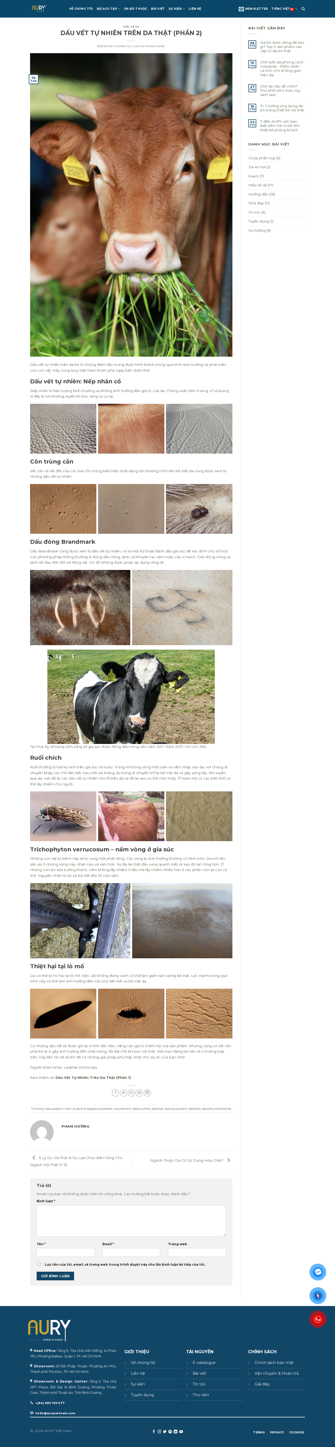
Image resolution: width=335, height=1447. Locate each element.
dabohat (157, 1109)
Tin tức (254, 212)
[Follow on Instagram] (159, 1432)
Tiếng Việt (280, 8)
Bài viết (199, 1373)
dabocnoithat (141, 1109)
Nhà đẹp (256, 203)
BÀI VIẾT (158, 8)
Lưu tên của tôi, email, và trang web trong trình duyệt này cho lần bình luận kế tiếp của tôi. (125, 1264)
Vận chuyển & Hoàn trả (277, 1373)
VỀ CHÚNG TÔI (81, 8)
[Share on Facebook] (115, 1093)
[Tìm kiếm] (303, 8)
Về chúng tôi (143, 1362)
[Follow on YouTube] (181, 1432)
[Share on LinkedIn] (147, 1093)
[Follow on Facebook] (154, 1432)
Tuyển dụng (258, 221)
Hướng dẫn (258, 194)
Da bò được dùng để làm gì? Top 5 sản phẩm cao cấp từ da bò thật (282, 46)
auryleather (105, 1109)
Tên (41, 1244)
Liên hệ (138, 1373)
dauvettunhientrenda (216, 1109)
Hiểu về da (131, 26)
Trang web (177, 1244)
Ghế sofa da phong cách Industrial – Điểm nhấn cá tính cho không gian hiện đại (282, 68)
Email (108, 1244)
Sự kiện (138, 1384)
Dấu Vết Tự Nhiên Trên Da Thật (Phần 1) (93, 1077)
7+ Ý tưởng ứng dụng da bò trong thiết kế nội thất (282, 108)
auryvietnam (122, 1109)
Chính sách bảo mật (274, 1362)
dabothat (194, 1109)
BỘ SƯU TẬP (107, 8)
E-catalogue (204, 1362)
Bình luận (46, 1201)
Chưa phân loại (261, 158)
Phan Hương (155, 46)
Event (253, 176)
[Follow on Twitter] (165, 1432)
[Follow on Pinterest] (170, 1432)
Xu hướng (256, 230)
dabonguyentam (175, 1109)
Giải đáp (262, 1384)
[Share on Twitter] (123, 1093)
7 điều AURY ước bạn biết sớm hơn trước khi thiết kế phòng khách (279, 125)
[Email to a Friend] (131, 1093)
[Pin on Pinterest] (139, 1093)
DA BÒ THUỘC (135, 8)
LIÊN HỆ (195, 8)
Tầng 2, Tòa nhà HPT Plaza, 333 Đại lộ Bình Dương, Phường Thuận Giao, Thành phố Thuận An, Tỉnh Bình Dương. (73, 1386)
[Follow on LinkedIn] (175, 1432)
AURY (70, 1057)
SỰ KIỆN (175, 8)
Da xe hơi (256, 167)
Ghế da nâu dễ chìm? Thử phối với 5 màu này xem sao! (280, 90)
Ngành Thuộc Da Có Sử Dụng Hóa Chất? (187, 1160)
